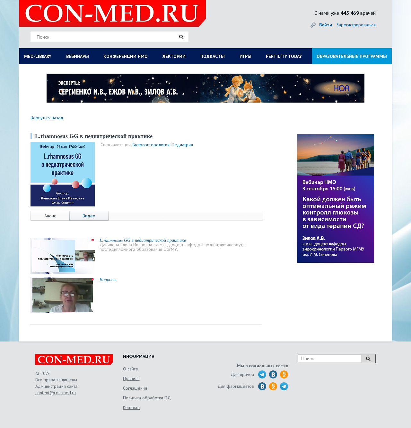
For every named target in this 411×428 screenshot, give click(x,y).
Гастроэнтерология (151, 145)
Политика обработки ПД (147, 398)
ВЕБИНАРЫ (77, 56)
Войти (325, 25)
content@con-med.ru (55, 393)
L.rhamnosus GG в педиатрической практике (143, 240)
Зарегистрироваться (356, 25)
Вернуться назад (47, 118)
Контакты (131, 407)
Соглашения (135, 388)
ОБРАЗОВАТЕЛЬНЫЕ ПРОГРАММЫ (352, 56)
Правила (131, 378)
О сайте (130, 369)
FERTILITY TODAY (284, 56)
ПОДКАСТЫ (212, 56)
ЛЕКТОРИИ (174, 56)
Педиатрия (182, 145)
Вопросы (108, 279)
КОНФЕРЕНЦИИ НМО (125, 56)
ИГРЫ (245, 56)
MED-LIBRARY (37, 56)
